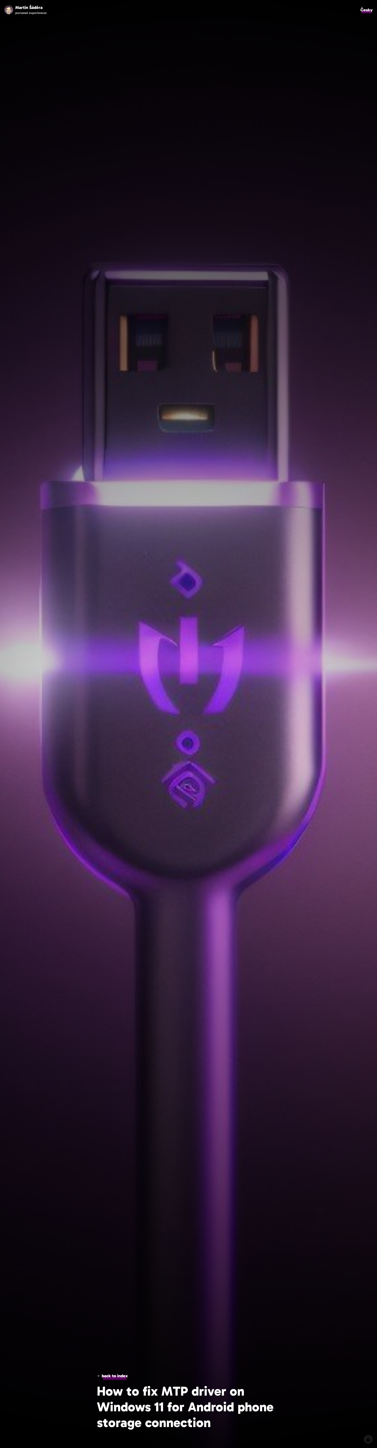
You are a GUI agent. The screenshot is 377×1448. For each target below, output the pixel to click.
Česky (366, 9)
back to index (115, 1375)
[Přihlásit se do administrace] (368, 1439)
